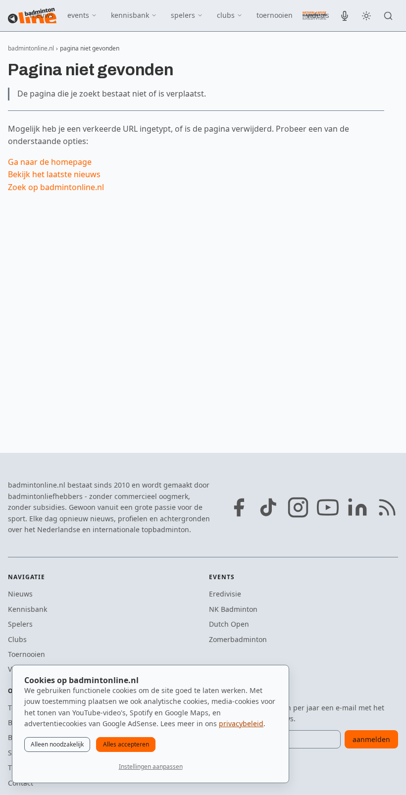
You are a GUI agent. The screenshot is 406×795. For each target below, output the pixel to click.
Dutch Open (229, 624)
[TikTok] (268, 507)
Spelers (20, 624)
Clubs (17, 639)
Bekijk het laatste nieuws (54, 174)
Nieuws (20, 593)
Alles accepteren (126, 744)
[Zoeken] (388, 16)
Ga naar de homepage (50, 161)
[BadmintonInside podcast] (345, 16)
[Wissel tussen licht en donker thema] (366, 16)
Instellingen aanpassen (151, 766)
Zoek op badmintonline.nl (56, 187)
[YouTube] (328, 507)
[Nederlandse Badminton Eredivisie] (314, 15)
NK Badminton (233, 609)
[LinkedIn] (357, 507)
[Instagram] (298, 507)
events (78, 15)
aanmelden (371, 739)
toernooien (274, 15)
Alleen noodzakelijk (57, 744)
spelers (183, 15)
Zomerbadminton (238, 639)
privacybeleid (241, 723)
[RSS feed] (387, 507)
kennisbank (130, 15)
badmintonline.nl (31, 48)
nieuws (41, 15)
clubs (226, 15)
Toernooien (26, 654)
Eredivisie (225, 593)
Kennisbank (27, 609)
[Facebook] (239, 507)
